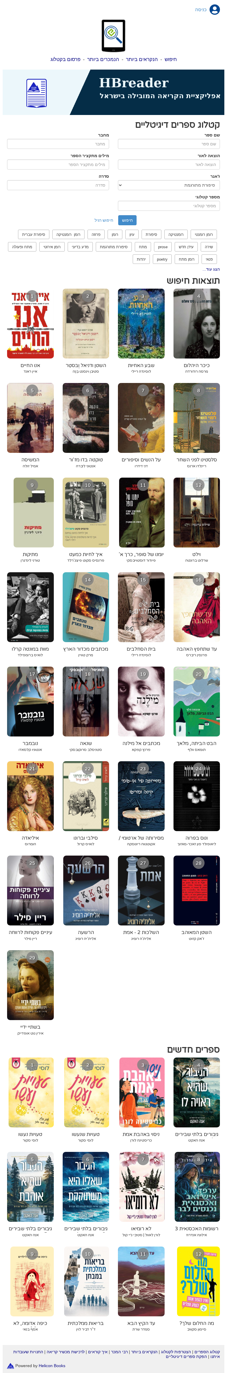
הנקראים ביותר (142, 59)
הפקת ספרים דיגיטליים (186, 1356)
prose (163, 247)
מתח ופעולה (22, 247)
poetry (162, 259)
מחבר (103, 135)
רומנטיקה (176, 234)
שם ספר (212, 135)
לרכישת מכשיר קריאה (66, 1351)
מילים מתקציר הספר (90, 155)
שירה (209, 247)
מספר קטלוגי (207, 197)
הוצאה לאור (209, 155)
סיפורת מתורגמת (114, 247)
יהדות (141, 259)
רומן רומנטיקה (68, 234)
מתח (143, 247)
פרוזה (96, 234)
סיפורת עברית (33, 234)
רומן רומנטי (204, 234)
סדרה (104, 176)
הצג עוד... (211, 269)
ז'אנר (215, 176)
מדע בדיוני (80, 247)
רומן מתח (186, 259)
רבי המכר (119, 1351)
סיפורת (151, 234)
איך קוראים (98, 1351)
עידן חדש (186, 247)
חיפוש (171, 59)
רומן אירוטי (52, 247)
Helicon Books (52, 1365)
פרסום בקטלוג (65, 59)
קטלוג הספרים (207, 1351)
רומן (115, 234)
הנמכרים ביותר (103, 59)
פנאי (209, 259)
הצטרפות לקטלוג (176, 1351)
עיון (131, 234)
